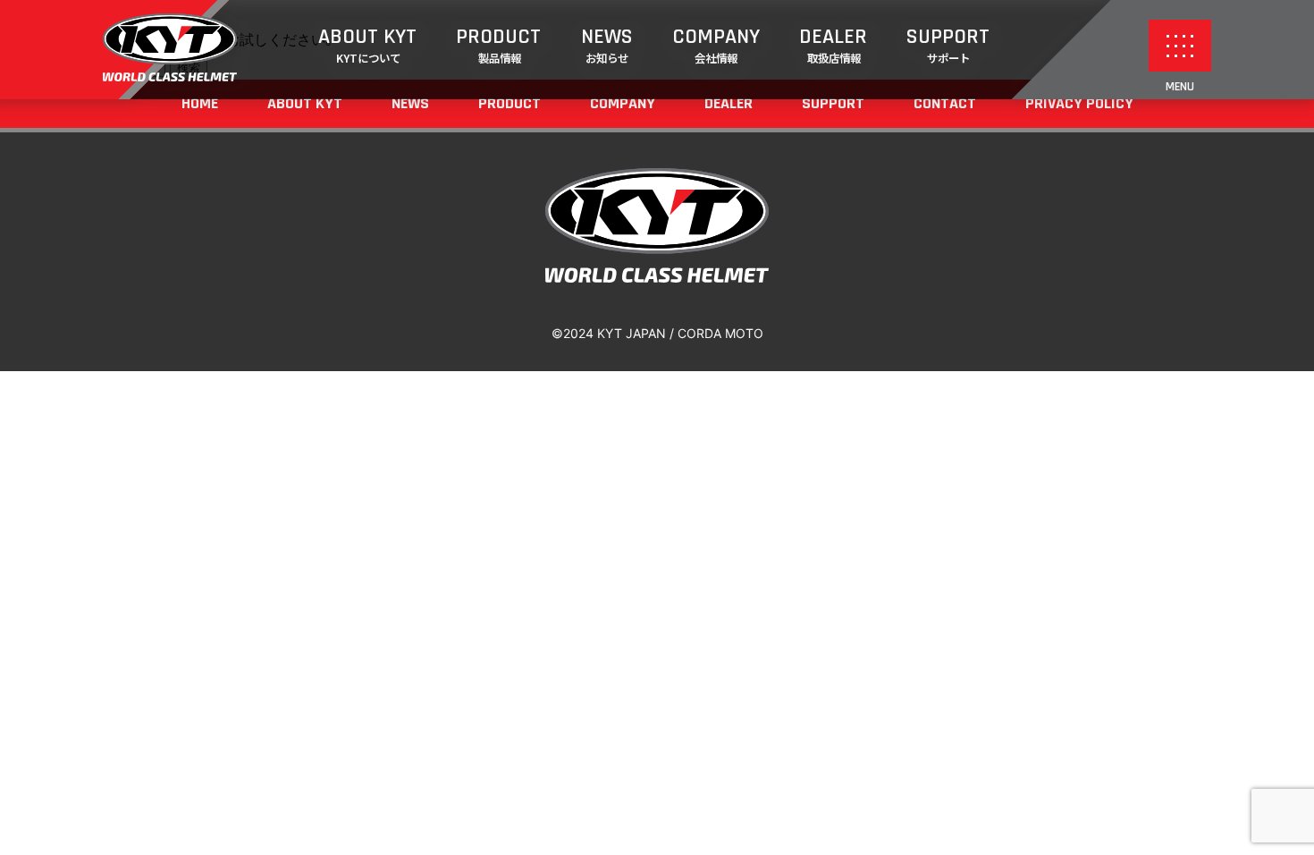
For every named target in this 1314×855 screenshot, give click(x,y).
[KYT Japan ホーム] (170, 76)
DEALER (833, 44)
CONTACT (945, 103)
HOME (199, 103)
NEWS (607, 44)
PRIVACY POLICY (1079, 103)
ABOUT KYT (367, 44)
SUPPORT (948, 44)
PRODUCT (498, 44)
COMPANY (716, 44)
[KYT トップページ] (657, 277)
